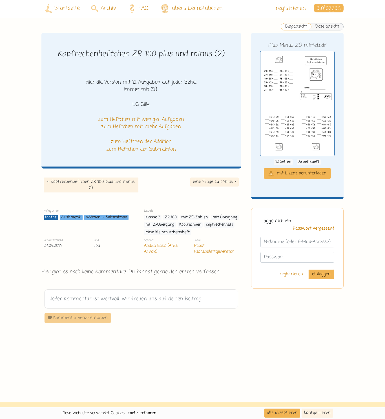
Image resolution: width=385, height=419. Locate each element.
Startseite (67, 8)
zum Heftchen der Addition (141, 141)
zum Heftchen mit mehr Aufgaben (141, 126)
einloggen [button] (329, 8)
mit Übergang (225, 217)
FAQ (143, 8)
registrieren (291, 8)
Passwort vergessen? (313, 229)
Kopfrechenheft (219, 224)
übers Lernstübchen (197, 8)
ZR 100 (171, 217)
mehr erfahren (142, 413)
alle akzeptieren (282, 413)
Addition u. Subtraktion (106, 217)
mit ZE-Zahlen (194, 217)
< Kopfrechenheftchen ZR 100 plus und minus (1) (91, 185)
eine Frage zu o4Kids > (214, 182)
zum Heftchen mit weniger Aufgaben (141, 119)
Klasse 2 (152, 217)
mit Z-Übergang (159, 224)
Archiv (108, 8)
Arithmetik (71, 217)
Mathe (51, 217)
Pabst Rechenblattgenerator (214, 248)
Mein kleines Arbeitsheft (167, 232)
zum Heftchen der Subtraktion (141, 149)
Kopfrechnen (190, 224)
